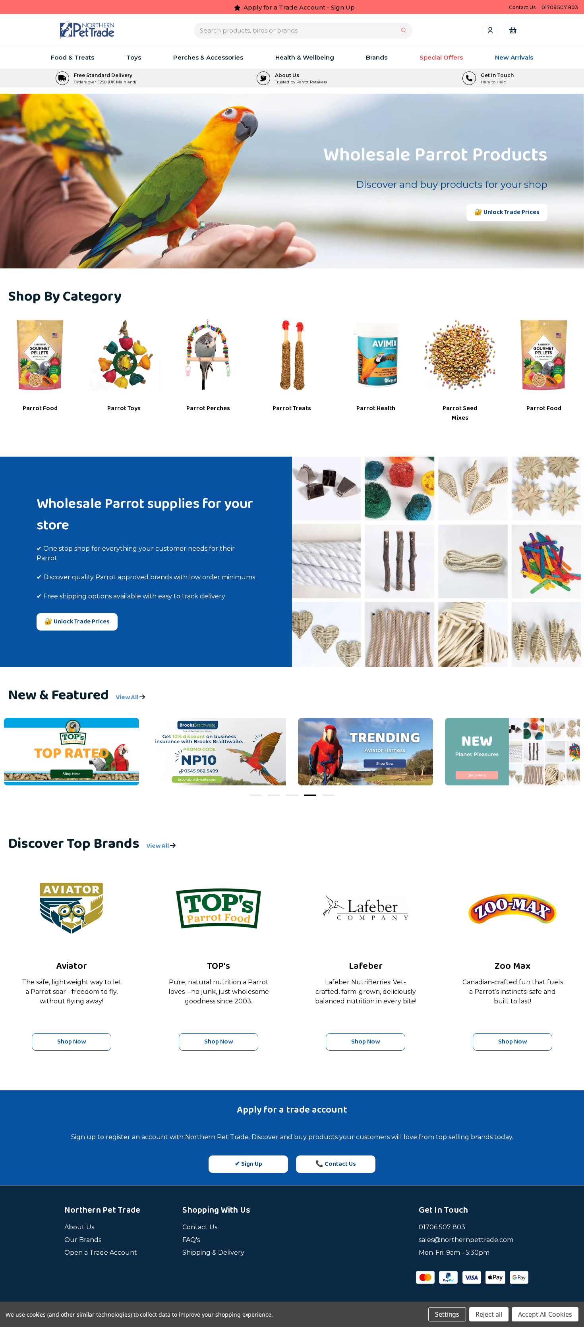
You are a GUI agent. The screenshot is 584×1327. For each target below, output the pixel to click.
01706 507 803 (442, 1227)
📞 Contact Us (335, 1164)
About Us (79, 1227)
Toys (133, 57)
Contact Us (199, 1227)
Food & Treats (72, 57)
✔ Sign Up (248, 1164)
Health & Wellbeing (304, 57)
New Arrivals (514, 57)
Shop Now (71, 1042)
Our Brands (82, 1240)
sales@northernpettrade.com (466, 1240)
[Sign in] (489, 30)
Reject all (489, 1314)
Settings (447, 1314)
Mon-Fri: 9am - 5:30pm (454, 1252)
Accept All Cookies (545, 1314)
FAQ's (191, 1240)
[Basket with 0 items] (512, 30)
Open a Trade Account (100, 1252)
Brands (376, 57)
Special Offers (441, 57)
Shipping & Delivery (213, 1252)
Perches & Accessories (208, 57)
